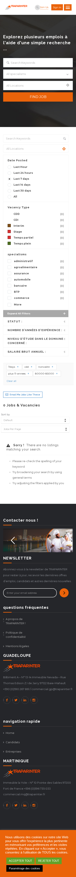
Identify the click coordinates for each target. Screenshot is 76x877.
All (15, 196)
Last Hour (20, 166)
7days (12, 366)
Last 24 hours (23, 172)
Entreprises (13, 751)
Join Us (44, 7)
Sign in (57, 7)
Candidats (13, 742)
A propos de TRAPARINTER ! (16, 621)
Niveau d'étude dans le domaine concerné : (35, 341)
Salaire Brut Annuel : (27, 351)
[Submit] (64, 592)
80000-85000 (45, 373)
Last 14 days (22, 184)
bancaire (39, 285)
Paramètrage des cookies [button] (24, 868)
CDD (39, 214)
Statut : (15, 321)
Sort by (5, 414)
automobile (39, 279)
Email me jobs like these (25, 394)
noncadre (44, 366)
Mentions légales (17, 646)
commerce (39, 298)
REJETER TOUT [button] (48, 860)
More (18, 304)
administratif (39, 261)
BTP (39, 292)
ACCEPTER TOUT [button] (20, 860)
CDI (39, 220)
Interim (39, 226)
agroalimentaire (39, 267)
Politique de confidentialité (16, 634)
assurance (39, 273)
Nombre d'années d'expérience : (35, 330)
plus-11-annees (17, 373)
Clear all (11, 381)
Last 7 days (21, 178)
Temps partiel (39, 237)
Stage (39, 231)
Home (10, 733)
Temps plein (39, 243)
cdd (26, 366)
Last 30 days (22, 190)
